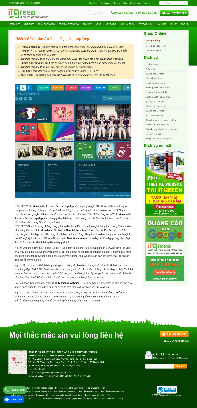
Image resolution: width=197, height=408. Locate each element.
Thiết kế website (46, 24)
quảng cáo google (24, 296)
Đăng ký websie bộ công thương (161, 129)
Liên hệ (147, 3)
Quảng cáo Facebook (156, 106)
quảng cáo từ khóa (116, 292)
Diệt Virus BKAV (153, 50)
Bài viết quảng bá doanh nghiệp (160, 120)
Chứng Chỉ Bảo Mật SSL (157, 124)
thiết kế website (44, 230)
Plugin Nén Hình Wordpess (158, 138)
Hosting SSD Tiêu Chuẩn (157, 87)
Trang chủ (14, 24)
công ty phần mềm (78, 300)
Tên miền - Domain (154, 78)
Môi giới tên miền (153, 134)
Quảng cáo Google (154, 101)
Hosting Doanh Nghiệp (156, 92)
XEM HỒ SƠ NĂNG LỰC (176, 13)
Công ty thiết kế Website (30, 3)
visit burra (33, 399)
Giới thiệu (93, 3)
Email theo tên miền (155, 83)
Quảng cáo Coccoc (154, 110)
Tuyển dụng (106, 3)
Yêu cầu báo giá (176, 333)
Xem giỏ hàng (152, 40)
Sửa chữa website (154, 115)
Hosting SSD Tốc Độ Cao (157, 97)
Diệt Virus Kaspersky (155, 46)
